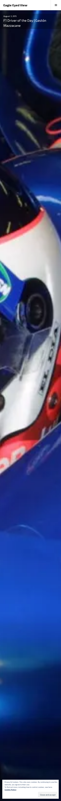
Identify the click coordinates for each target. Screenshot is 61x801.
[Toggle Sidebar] (56, 5)
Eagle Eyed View (15, 5)
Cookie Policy (10, 790)
